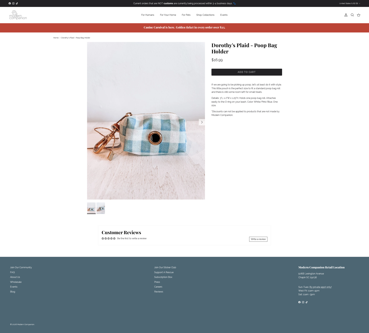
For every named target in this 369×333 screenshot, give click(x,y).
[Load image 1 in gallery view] (146, 121)
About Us (15, 277)
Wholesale (15, 282)
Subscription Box (163, 277)
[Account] (345, 15)
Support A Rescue (164, 272)
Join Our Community (21, 267)
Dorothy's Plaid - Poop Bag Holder (75, 38)
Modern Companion (25, 324)
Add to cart (247, 72)
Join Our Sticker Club (165, 267)
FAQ (12, 272)
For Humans (147, 15)
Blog (12, 291)
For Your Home (168, 15)
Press (157, 282)
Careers (158, 286)
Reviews (158, 291)
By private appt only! (320, 287)
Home (56, 38)
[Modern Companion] (18, 15)
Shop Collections (205, 15)
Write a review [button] (258, 239)
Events (224, 15)
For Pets (186, 15)
